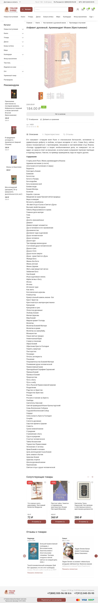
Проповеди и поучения (77, 23)
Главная (29, 23)
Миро (58, 17)
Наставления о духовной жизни (54, 23)
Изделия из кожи (10, 67)
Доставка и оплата (11, 2)
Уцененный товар (10, 75)
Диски (38, 17)
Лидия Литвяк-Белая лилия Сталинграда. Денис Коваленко (82, 551)
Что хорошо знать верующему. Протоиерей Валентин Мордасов (36, 505)
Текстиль (7, 63)
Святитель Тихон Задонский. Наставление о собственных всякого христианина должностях (84, 506)
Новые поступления (11, 17)
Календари (67, 17)
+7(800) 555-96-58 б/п (59, 593)
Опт (5, 71)
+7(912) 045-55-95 (84, 593)
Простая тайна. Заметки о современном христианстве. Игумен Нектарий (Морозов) (60, 506)
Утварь (30, 17)
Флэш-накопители (80, 17)
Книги (23, 17)
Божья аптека (48, 17)
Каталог (28, 9)
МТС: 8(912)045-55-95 (86, 2)
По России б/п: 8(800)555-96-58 (65, 2)
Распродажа (8, 80)
